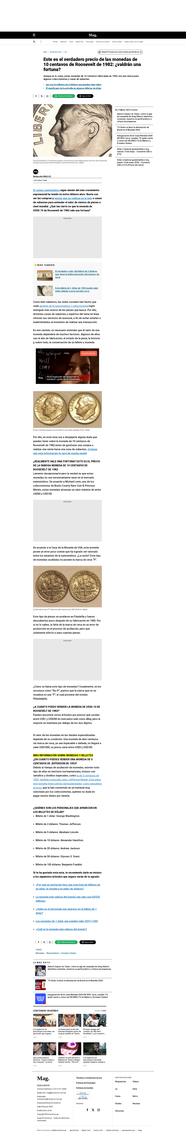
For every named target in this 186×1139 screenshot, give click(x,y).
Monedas (40, 953)
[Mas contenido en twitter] (93, 1110)
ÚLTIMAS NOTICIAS (126, 110)
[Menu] (35, 35)
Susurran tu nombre (103, 41)
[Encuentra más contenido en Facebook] (36, 96)
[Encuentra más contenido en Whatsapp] (47, 96)
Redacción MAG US (42, 176)
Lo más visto (41, 963)
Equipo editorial (43, 1085)
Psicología (89, 41)
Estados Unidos (68, 953)
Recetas (136, 1103)
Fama (117, 1096)
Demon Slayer (117, 41)
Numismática (53, 953)
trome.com (98, 1130)
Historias (119, 1111)
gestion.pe (74, 1130)
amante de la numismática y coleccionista (64, 305)
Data (135, 1089)
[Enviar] (34, 42)
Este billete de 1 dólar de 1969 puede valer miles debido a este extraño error (76, 289)
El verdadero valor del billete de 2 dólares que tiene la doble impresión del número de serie (77, 274)
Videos (136, 1081)
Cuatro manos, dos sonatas (133, 41)
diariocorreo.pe (112, 1130)
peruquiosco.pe (128, 1130)
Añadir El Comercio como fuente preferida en (120, 52)
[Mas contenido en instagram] (98, 1110)
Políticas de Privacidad (85, 1083)
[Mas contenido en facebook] (87, 1110)
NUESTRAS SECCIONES (123, 1077)
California (63, 41)
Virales (118, 1103)
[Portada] (43, 1083)
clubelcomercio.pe (59, 1130)
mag (140, 1130)
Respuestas (120, 1081)
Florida (55, 41)
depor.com (86, 1130)
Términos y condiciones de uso (89, 1078)
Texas (71, 41)
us (116, 1089)
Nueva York (79, 41)
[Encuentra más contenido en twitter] (42, 96)
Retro (135, 1096)
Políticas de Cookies (84, 1088)
